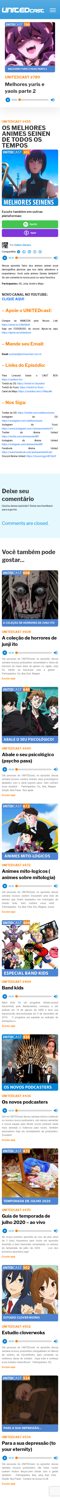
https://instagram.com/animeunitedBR (22, 444)
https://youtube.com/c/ (35, 391)
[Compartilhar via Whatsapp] (18, 252)
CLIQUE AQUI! (13, 299)
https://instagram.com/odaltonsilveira (22, 420)
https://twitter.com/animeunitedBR (20, 436)
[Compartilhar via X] (40, 252)
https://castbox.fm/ (12, 379)
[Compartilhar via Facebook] (35, 252)
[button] (8, 100)
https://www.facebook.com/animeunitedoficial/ (27, 452)
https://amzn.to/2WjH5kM (16, 324)
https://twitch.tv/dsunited (30, 383)
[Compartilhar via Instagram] (29, 252)
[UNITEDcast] (23, 10)
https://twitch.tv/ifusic (32, 387)
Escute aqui (8, 678)
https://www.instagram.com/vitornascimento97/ (27, 428)
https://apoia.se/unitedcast (16, 332)
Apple (33, 233)
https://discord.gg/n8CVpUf (41, 456)
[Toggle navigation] (52, 10)
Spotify (33, 224)
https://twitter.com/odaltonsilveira (36, 412)
